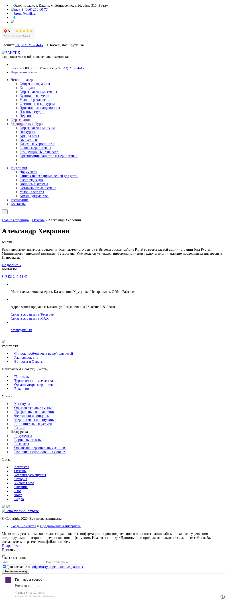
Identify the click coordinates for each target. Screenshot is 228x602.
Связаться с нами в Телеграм (33, 314)
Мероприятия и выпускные (35, 420)
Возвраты (21, 444)
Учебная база (24, 483)
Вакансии (21, 389)
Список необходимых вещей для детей (49, 176)
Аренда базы (29, 136)
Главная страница (15, 220)
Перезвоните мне (24, 72)
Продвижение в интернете (60, 526)
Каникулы (27, 88)
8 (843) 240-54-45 (29, 45)
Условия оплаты (32, 192)
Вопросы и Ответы (28, 361)
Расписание (19, 200)
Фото (18, 495)
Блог (17, 491)
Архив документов (34, 196)
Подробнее (10, 546)
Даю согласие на (44, 567)
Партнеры (22, 377)
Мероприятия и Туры (27, 124)
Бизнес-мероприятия (35, 148)
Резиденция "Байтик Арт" (39, 152)
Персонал (27, 116)
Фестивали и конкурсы (37, 104)
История (20, 479)
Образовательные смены (38, 92)
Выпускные (29, 140)
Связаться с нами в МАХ (30, 318)
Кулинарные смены (34, 96)
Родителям (19, 168)
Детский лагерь (22, 80)
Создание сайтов (23, 526)
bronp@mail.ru (24, 13)
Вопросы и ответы (34, 184)
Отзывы (38, 220)
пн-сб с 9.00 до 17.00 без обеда (34, 68)
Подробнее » (11, 265)
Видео (19, 499)
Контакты (18, 204)
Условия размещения (35, 100)
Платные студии (32, 112)
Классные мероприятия (37, 144)
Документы (28, 172)
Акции (19, 428)
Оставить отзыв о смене (38, 188)
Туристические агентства (33, 381)
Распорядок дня (31, 180)
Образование (21, 120)
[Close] (3, 555)
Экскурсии (28, 132)
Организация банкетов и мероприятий (49, 156)
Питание (21, 487)
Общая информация (35, 84)
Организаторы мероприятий (35, 385)
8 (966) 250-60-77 (35, 9)
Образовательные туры (37, 128)
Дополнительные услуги (33, 424)
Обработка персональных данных (40, 448)
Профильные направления (40, 108)
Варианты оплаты (28, 440)
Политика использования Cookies (39, 452)
